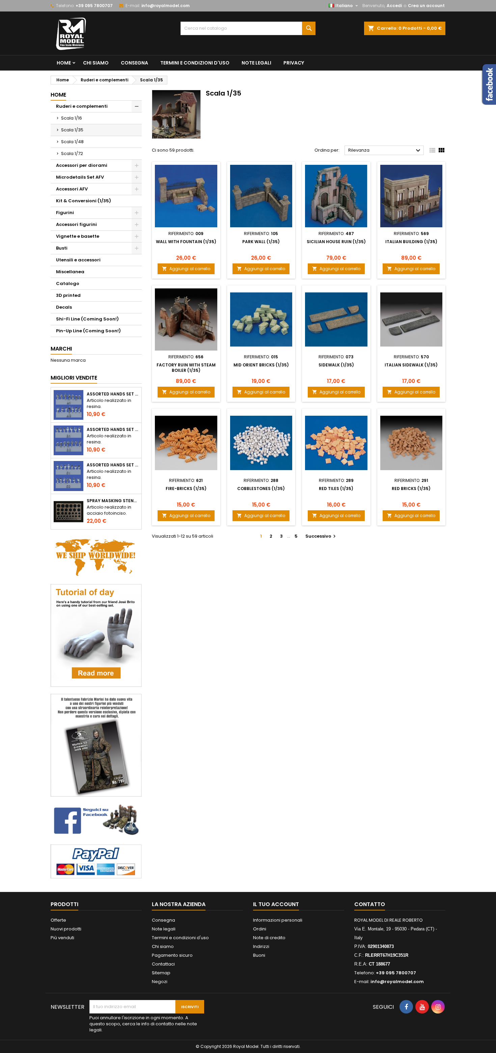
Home (64, 62)
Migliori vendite (74, 378)
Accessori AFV (72, 189)
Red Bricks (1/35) (411, 488)
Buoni (259, 955)
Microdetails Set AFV (80, 177)
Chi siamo (96, 62)
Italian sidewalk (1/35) (411, 365)
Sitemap (161, 973)
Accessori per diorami (81, 165)
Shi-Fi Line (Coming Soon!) (87, 319)
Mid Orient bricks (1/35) (261, 365)
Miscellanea (70, 271)
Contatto (369, 904)
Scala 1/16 (71, 118)
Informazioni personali (277, 920)
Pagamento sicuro (172, 955)
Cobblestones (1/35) (261, 488)
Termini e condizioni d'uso (194, 62)
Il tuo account (276, 904)
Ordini (259, 929)
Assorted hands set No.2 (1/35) (113, 430)
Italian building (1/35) (411, 242)
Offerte (58, 920)
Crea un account (426, 5)
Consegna (134, 62)
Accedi (394, 5)
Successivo (321, 536)
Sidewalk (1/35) (336, 365)
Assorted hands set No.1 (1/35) (113, 394)
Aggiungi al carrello (186, 269)
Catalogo (67, 283)
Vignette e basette (77, 236)
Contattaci (163, 964)
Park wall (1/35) (261, 242)
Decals (64, 307)
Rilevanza (385, 151)
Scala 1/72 (72, 153)
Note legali (256, 62)
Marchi (61, 349)
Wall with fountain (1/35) (186, 242)
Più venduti (62, 937)
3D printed (68, 295)
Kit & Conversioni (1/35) (83, 201)
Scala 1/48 (72, 141)
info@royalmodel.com (165, 5)
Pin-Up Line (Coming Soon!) (88, 331)
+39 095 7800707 (94, 5)
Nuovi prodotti (66, 929)
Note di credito (269, 937)
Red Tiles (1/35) (336, 488)
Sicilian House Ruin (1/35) (336, 242)
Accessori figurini (76, 224)
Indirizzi (261, 946)
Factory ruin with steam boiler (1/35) (186, 367)
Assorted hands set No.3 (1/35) (113, 465)
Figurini (65, 212)
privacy (293, 62)
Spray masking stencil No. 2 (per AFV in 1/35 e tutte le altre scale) (113, 501)
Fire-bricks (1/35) (186, 488)
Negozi (159, 981)
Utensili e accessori (78, 260)
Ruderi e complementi (82, 106)
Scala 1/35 (72, 130)
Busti (61, 248)
